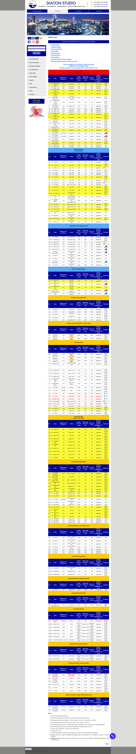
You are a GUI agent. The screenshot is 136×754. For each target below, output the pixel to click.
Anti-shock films (34, 59)
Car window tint (34, 69)
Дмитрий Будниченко (41, 751)
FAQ (31, 83)
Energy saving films (35, 66)
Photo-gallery (33, 76)
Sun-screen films (34, 62)
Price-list (57, 11)
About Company (37, 11)
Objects (32, 80)
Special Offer (33, 87)
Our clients (78, 11)
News (31, 90)
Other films (33, 73)
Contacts (98, 11)
